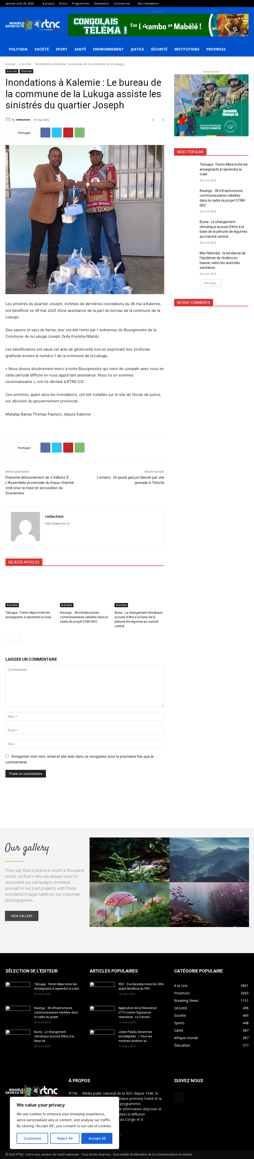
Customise (32, 1138)
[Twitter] (57, 133)
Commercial (122, 3)
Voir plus (210, 283)
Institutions (186, 49)
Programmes (80, 3)
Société (41, 49)
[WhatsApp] (80, 133)
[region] (64, 1123)
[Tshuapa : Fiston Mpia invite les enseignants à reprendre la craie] (30, 589)
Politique (18, 49)
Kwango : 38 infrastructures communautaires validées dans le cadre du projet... (56, 1012)
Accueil (10, 64)
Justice (137, 49)
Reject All (64, 1138)
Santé (80, 49)
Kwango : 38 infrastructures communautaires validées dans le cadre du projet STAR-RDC (84, 617)
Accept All (97, 1138)
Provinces (216, 49)
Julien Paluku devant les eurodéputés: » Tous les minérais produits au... (135, 1036)
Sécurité (159, 49)
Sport (61, 49)
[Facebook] (245, 3)
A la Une (25, 64)
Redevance (101, 3)
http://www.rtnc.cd (57, 523)
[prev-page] (8, 638)
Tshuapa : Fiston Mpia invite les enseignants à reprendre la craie (224, 169)
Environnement (108, 49)
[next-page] (16, 638)
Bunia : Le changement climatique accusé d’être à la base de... (54, 1036)
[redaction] (8, 119)
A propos (48, 3)
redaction (23, 119)
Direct (63, 3)
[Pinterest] (68, 133)
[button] (243, 49)
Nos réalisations (148, 3)
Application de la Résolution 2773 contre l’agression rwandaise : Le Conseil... (138, 1012)
